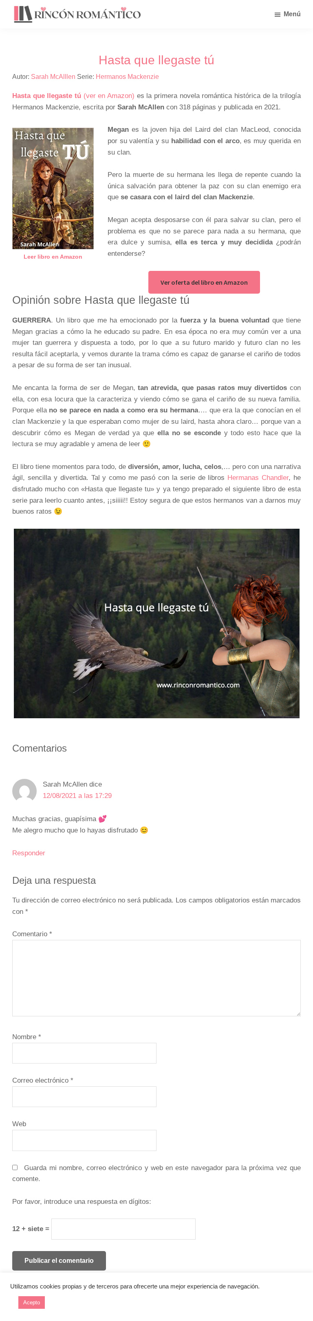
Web (19, 1124)
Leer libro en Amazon (53, 256)
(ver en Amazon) (73, 96)
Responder (28, 853)
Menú (292, 14)
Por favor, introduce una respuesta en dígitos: (81, 1201)
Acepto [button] (31, 1302)
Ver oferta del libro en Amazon (204, 282)
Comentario (32, 934)
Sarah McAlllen (53, 76)
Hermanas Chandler (258, 478)
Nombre (26, 1037)
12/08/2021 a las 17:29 (77, 796)
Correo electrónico (42, 1080)
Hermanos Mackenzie (127, 76)
